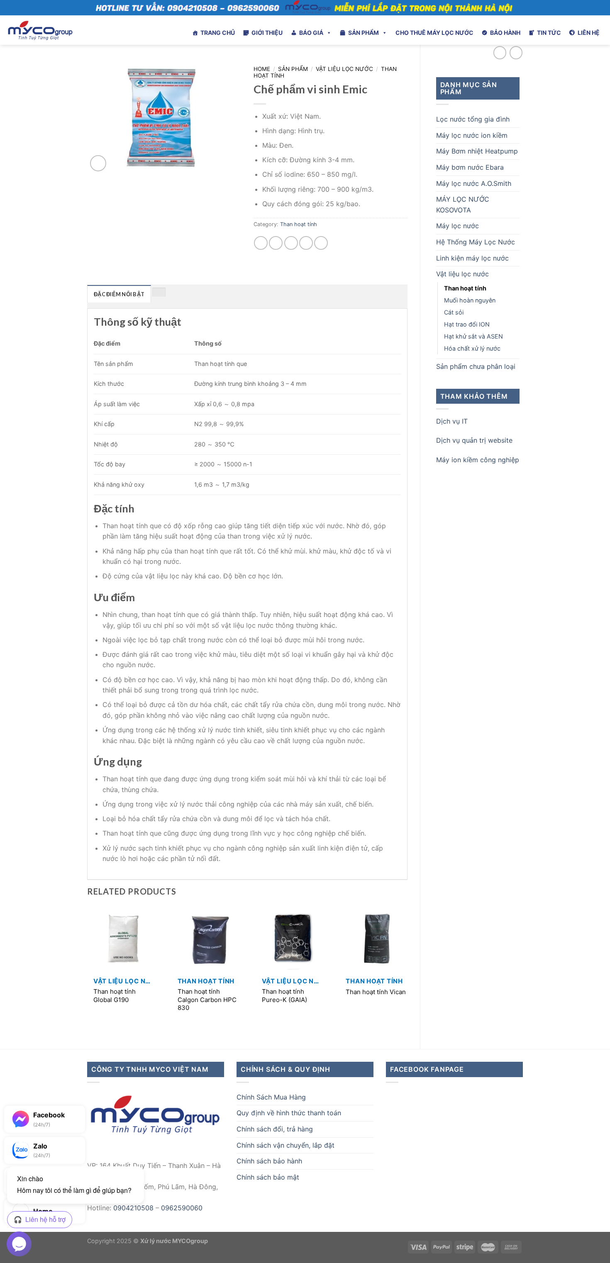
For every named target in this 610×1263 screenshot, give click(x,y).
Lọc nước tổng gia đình (473, 119)
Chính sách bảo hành (269, 1161)
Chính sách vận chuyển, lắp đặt (285, 1145)
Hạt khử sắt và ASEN (473, 336)
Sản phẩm (293, 69)
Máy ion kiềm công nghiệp (477, 460)
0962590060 (182, 1208)
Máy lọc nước (457, 226)
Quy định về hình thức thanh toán (289, 1113)
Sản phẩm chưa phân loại (475, 366)
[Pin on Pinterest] (306, 243)
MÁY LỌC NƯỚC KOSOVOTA (462, 204)
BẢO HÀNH (505, 32)
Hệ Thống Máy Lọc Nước (475, 242)
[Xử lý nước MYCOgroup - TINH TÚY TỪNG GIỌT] (62, 30)
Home (262, 69)
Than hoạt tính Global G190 (114, 995)
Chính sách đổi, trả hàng (275, 1129)
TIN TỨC (549, 32)
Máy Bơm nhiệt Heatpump (477, 151)
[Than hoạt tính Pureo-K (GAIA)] (292, 939)
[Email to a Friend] (291, 243)
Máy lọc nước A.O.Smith (473, 183)
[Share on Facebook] (261, 243)
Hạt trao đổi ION (467, 324)
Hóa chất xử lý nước (472, 348)
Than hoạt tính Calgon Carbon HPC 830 (207, 999)
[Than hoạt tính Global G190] (124, 939)
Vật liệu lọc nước (462, 274)
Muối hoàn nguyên (469, 300)
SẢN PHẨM (363, 32)
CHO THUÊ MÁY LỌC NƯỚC (434, 32)
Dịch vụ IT (452, 421)
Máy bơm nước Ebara (470, 167)
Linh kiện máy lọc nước (472, 258)
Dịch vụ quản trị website (474, 440)
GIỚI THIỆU (267, 32)
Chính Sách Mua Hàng (271, 1097)
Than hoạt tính (465, 288)
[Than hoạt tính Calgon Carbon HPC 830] (208, 939)
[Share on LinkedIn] (321, 243)
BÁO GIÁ (311, 32)
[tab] (119, 293)
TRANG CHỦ (217, 32)
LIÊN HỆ (589, 32)
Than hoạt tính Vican (376, 992)
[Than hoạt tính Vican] (376, 939)
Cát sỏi (454, 312)
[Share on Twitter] (276, 243)
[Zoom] (98, 163)
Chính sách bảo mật (268, 1177)
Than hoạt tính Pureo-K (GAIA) (284, 995)
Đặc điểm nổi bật (119, 294)
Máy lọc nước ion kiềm (472, 135)
